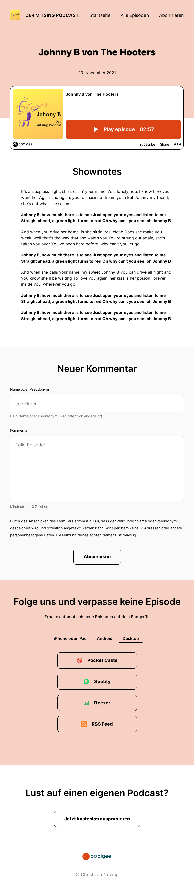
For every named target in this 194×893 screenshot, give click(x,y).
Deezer (102, 702)
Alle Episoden (134, 15)
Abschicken (97, 556)
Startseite (99, 15)
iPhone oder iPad (70, 638)
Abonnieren (171, 15)
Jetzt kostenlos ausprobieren (97, 818)
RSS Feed (102, 724)
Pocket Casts (102, 660)
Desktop (131, 638)
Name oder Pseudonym (29, 389)
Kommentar (19, 430)
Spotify (102, 681)
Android (104, 638)
